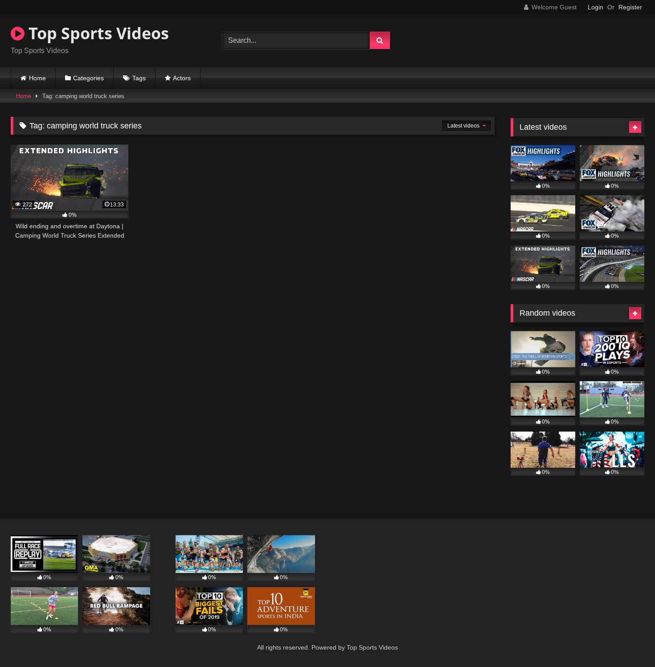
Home (37, 78)
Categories (88, 78)
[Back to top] (627, 640)
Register (630, 7)
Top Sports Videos (97, 33)
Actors (182, 78)
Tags (139, 78)
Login (595, 7)
